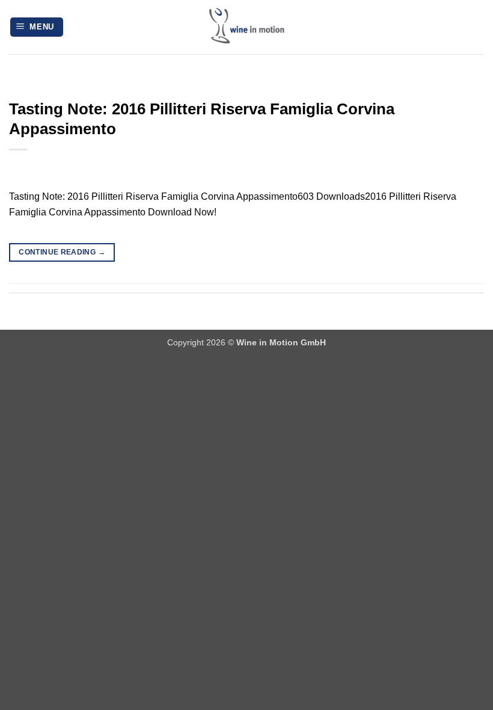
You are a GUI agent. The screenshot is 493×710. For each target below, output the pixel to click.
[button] (37, 27)
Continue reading (62, 252)
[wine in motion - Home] (246, 27)
